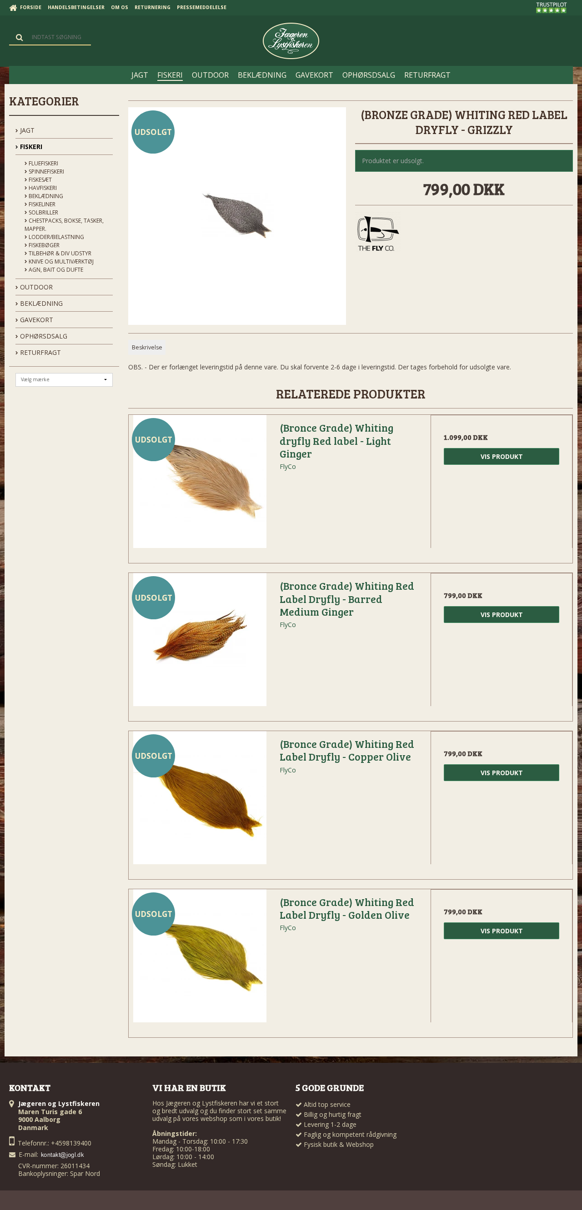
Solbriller (42, 212)
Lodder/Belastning (55, 237)
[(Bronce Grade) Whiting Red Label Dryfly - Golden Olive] (200, 960)
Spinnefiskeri (45, 171)
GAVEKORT (35, 319)
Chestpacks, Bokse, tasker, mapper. (64, 225)
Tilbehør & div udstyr (59, 253)
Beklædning (45, 196)
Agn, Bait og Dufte (55, 270)
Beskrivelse (147, 347)
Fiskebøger (43, 245)
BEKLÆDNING (40, 303)
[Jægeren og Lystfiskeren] (291, 41)
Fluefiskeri (42, 163)
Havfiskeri (42, 188)
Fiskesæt (39, 180)
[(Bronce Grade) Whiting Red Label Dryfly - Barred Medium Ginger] (200, 644)
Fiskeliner (41, 204)
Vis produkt (502, 456)
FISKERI (30, 146)
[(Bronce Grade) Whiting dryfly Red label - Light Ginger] (200, 486)
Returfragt (39, 352)
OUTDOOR (35, 287)
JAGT (26, 130)
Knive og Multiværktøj (60, 261)
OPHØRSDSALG (42, 336)
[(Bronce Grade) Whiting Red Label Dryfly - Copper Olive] (200, 802)
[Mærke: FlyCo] (378, 234)
